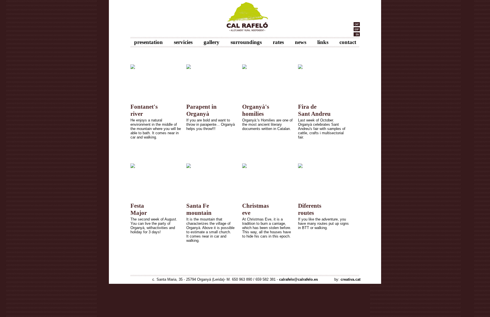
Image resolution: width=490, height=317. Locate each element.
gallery (211, 42)
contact (347, 42)
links (322, 42)
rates (278, 42)
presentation (148, 42)
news (300, 42)
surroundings (246, 42)
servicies (183, 42)
